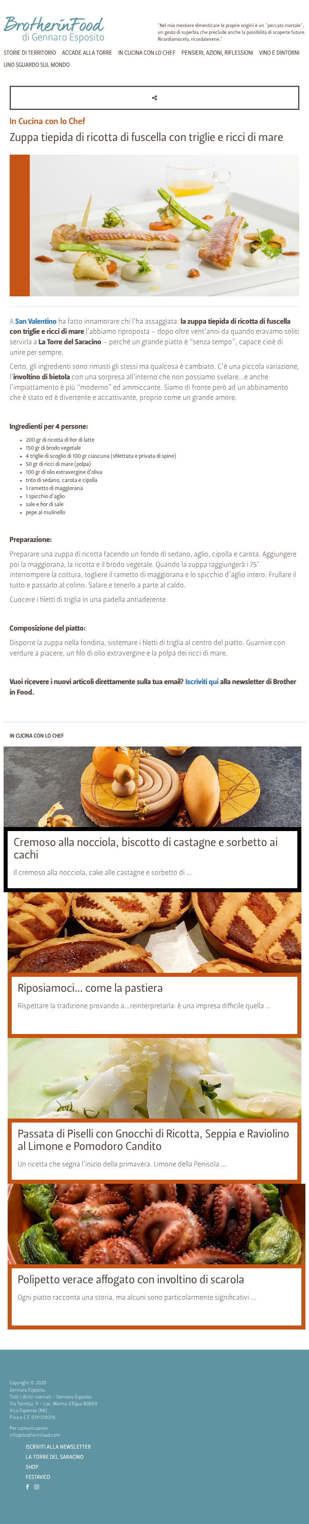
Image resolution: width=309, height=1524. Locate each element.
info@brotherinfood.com (35, 1435)
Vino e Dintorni (279, 53)
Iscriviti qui (201, 682)
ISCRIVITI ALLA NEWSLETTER (58, 1447)
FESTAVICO (38, 1477)
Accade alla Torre (87, 53)
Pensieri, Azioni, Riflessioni (217, 53)
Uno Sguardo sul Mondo (37, 65)
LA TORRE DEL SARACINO (55, 1457)
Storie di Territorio (30, 53)
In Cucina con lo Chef (146, 53)
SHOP (32, 1467)
